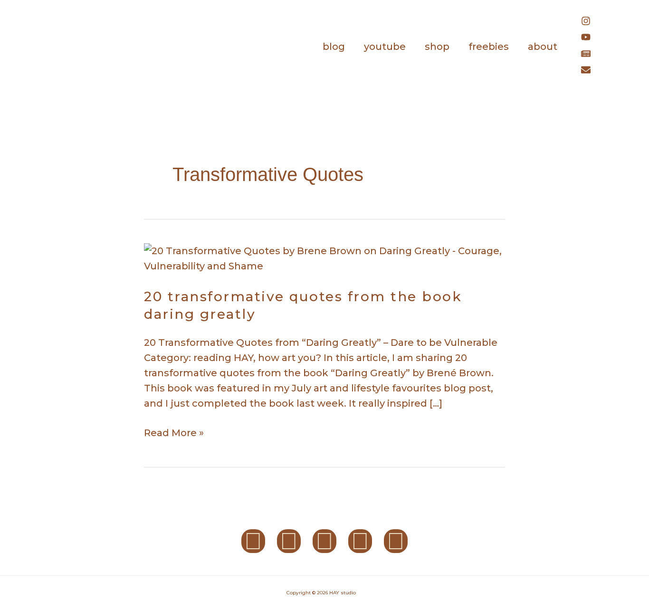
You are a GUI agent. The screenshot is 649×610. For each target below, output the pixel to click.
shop (437, 46)
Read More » (174, 431)
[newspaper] (590, 55)
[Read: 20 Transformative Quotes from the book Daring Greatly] (324, 257)
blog (334, 46)
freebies (488, 46)
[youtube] (590, 38)
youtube (385, 46)
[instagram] (590, 22)
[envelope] (588, 71)
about (542, 46)
